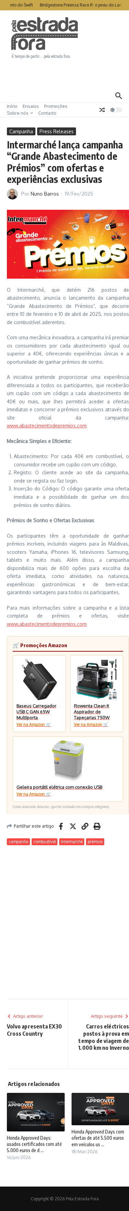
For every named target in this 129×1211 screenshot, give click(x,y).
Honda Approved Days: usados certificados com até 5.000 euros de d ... (34, 1144)
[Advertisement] (65, 74)
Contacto (47, 113)
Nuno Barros (45, 194)
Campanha (21, 131)
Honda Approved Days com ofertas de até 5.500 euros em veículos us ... (98, 1138)
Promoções (55, 106)
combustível (44, 841)
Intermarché (72, 841)
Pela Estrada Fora (45, 34)
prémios (95, 841)
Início (12, 106)
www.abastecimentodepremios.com (47, 425)
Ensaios (31, 106)
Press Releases (57, 131)
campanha (18, 841)
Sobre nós (18, 113)
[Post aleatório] (102, 110)
